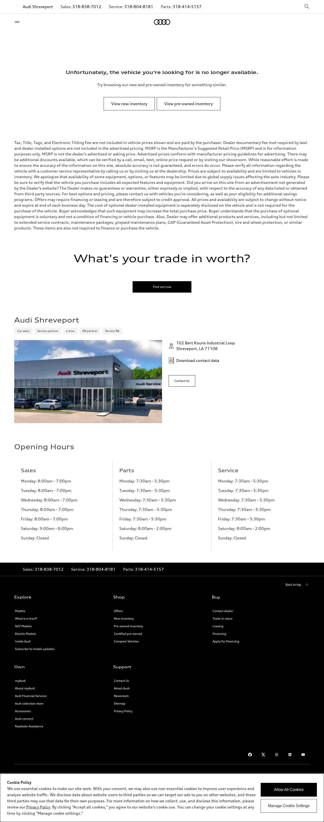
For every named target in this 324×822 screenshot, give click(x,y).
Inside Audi (23, 641)
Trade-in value (222, 618)
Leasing (218, 626)
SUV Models (23, 626)
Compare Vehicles (126, 641)
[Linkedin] (289, 754)
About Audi (122, 688)
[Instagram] (276, 754)
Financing (219, 633)
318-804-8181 (138, 6)
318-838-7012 (86, 6)
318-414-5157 (187, 6)
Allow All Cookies (289, 790)
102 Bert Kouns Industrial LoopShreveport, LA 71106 (205, 346)
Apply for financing (226, 641)
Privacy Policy (123, 711)
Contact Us (121, 680)
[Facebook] (250, 754)
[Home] (162, 22)
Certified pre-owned (128, 633)
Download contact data (197, 360)
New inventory (124, 618)
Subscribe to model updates (34, 649)
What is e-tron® (26, 618)
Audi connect (24, 718)
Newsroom (121, 696)
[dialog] (162, 798)
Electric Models (25, 633)
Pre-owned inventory (128, 626)
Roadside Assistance (29, 726)
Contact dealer (223, 611)
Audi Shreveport (38, 6)
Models (20, 611)
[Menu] (18, 22)
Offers (118, 611)
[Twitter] (263, 754)
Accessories (23, 711)
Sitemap (119, 703)
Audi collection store (29, 703)
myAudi (20, 680)
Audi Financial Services (30, 696)
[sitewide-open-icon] (307, 7)
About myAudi (25, 688)
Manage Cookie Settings (289, 806)
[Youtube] (303, 754)
